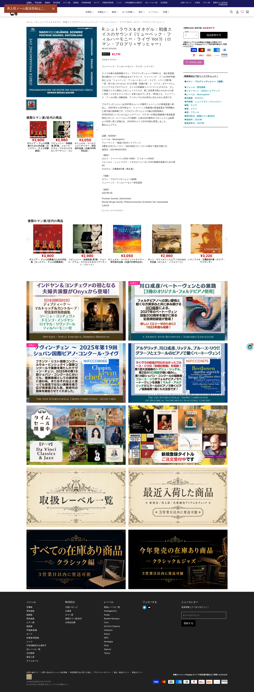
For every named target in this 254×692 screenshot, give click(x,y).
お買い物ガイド (32, 672)
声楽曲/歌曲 (86, 3)
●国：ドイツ (190, 108)
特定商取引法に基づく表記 (80, 672)
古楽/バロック (186, 3)
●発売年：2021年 (193, 119)
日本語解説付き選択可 (133, 3)
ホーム (29, 22)
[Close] (53, 9)
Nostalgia (108, 641)
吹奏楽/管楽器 (107, 3)
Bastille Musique (111, 618)
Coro (106, 622)
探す (141, 12)
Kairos (107, 634)
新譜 (114, 12)
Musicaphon (109, 48)
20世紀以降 (223, 5)
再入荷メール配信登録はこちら (28, 8)
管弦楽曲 (38, 3)
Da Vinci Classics (112, 626)
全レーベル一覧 (151, 3)
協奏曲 (47, 3)
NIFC (106, 637)
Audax (107, 614)
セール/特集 (127, 12)
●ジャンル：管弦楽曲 (194, 87)
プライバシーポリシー (102, 672)
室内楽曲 (56, 3)
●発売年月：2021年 (194, 123)
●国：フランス (191, 112)
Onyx (106, 645)
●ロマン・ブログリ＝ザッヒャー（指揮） (204, 81)
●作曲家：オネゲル (193, 98)
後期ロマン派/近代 (220, 3)
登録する (188, 623)
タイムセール (32, 660)
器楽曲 (75, 3)
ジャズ (119, 3)
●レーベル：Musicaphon (197, 94)
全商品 (88, 12)
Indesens (108, 630)
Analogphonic (110, 611)
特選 (165, 12)
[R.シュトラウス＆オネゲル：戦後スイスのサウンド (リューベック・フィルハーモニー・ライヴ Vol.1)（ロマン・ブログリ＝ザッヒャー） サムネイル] (31, 105)
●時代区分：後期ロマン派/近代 (199, 116)
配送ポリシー (137, 672)
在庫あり (102, 12)
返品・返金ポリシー (121, 672)
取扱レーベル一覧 (112, 607)
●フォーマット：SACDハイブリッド (202, 90)
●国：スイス (190, 105)
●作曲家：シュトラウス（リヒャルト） (203, 101)
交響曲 (29, 3)
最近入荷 (30, 657)
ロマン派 (206, 3)
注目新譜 (163, 3)
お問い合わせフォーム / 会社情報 (54, 672)
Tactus (107, 653)
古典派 (197, 3)
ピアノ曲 (66, 3)
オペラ (96, 3)
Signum (107, 649)
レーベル (153, 12)
